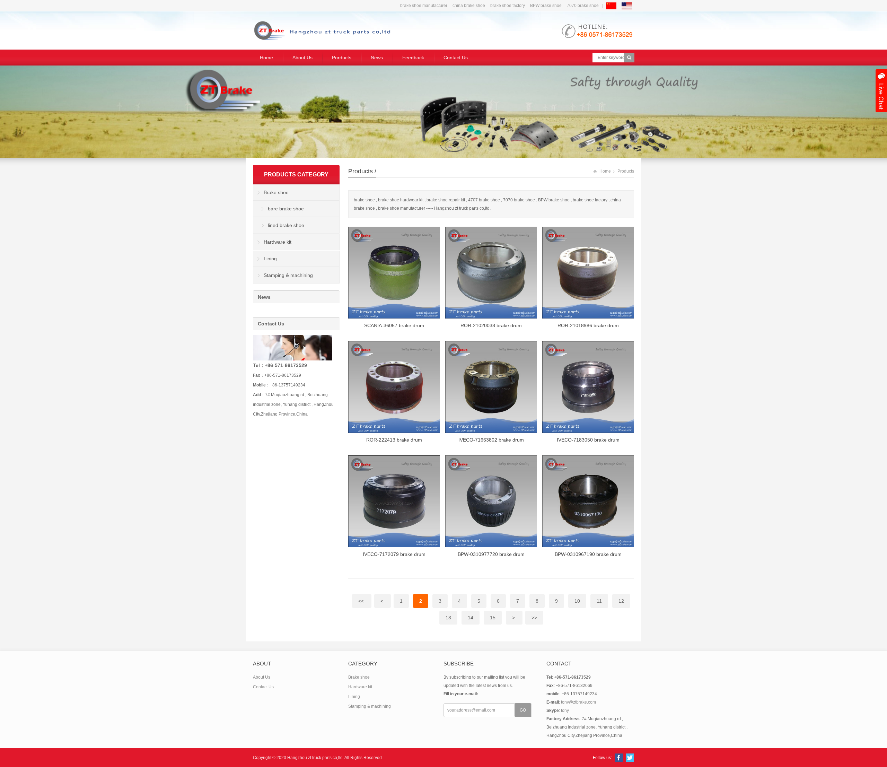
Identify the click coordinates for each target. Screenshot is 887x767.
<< (361, 601)
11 (599, 601)
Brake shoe (276, 192)
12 (621, 601)
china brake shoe (469, 5)
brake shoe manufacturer (423, 5)
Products (360, 171)
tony (565, 710)
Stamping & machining (288, 275)
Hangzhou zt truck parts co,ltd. (315, 757)
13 (448, 617)
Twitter (630, 757)
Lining (270, 258)
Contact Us (456, 57)
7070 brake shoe (583, 5)
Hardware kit (277, 242)
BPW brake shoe (546, 5)
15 (492, 617)
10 (577, 601)
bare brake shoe (286, 208)
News (377, 57)
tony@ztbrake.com (578, 702)
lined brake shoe (286, 225)
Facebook (619, 757)
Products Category (296, 174)
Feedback (413, 57)
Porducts (341, 57)
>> (534, 617)
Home (266, 57)
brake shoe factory (507, 5)
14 (470, 617)
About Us (302, 57)
